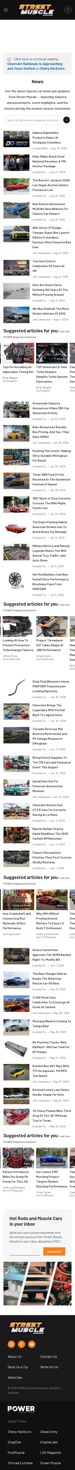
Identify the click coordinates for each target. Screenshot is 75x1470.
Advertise (15, 1377)
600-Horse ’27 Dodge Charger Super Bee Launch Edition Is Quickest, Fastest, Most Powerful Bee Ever (51, 237)
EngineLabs (13, 659)
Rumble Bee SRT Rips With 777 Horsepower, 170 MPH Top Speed (50, 1070)
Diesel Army (49, 1431)
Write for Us (49, 1367)
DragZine (14, 1442)
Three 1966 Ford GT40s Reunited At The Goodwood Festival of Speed (51, 479)
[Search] (66, 119)
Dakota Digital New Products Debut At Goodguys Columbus (46, 137)
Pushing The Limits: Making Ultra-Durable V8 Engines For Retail (51, 455)
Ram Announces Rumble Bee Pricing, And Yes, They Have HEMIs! (50, 431)
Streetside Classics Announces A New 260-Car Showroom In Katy (50, 408)
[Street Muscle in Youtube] (31, 1344)
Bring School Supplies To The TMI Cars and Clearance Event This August (51, 762)
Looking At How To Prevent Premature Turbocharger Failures (18, 645)
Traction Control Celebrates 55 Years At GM (48, 266)
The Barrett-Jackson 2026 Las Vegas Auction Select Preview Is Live (51, 185)
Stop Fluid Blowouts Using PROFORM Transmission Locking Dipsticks (50, 686)
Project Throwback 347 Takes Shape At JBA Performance (49, 645)
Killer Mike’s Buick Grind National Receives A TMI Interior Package (49, 161)
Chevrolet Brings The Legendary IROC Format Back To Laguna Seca (48, 710)
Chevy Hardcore (52, 68)
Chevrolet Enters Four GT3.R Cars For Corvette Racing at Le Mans (49, 809)
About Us (14, 1356)
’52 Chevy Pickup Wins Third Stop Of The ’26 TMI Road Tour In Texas (51, 1115)
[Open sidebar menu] (5, 9)
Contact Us (48, 1356)
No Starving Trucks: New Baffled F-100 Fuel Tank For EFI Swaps (51, 1047)
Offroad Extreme (20, 1463)
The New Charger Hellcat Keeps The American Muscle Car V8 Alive (49, 978)
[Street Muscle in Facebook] (21, 1344)
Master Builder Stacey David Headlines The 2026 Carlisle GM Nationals (50, 833)
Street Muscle (50, 1463)
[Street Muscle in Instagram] (11, 1344)
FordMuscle (46, 1195)
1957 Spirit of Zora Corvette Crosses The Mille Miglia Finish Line (51, 503)
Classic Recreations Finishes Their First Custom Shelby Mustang (51, 857)
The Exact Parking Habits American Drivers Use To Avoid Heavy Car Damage (50, 526)
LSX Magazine (48, 937)
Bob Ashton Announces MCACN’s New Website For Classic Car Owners (50, 208)
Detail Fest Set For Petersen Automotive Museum (47, 786)
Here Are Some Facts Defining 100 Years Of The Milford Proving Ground (50, 289)
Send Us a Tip (18, 1367)
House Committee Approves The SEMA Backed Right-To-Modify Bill (51, 954)
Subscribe (54, 1251)
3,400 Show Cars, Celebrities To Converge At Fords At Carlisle (51, 1002)
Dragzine (12, 380)
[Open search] (68, 9)
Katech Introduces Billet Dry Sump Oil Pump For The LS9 (16, 1176)
